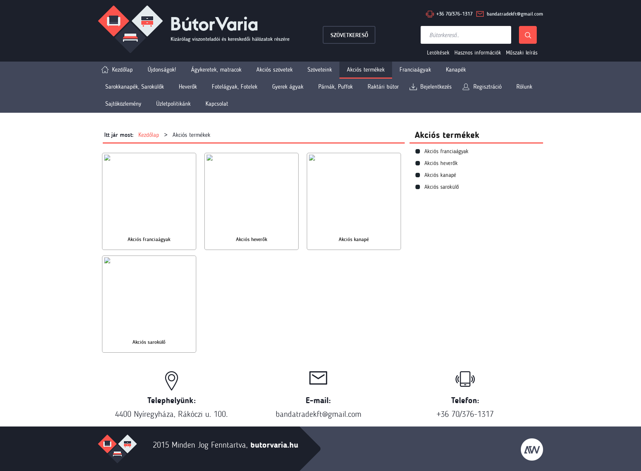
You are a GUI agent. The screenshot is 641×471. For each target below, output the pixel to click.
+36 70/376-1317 (454, 14)
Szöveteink (320, 69)
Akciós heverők (441, 163)
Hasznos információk (477, 52)
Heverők (188, 86)
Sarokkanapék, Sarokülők (134, 86)
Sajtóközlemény (123, 103)
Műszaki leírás (522, 52)
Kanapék (456, 69)
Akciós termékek (366, 69)
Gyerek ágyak (287, 86)
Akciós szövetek (274, 69)
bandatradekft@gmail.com (515, 14)
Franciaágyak (415, 69)
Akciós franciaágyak (446, 151)
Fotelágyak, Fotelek (234, 86)
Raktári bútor (383, 86)
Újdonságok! (162, 69)
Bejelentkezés (436, 86)
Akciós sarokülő (441, 187)
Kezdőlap (122, 69)
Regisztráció (487, 86)
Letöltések (438, 52)
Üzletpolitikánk (173, 103)
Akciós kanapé (440, 175)
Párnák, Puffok (335, 86)
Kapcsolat (217, 103)
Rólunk (524, 86)
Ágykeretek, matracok (216, 69)
